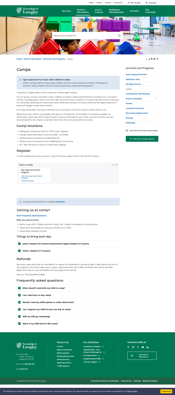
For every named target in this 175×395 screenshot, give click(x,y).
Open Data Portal (64, 363)
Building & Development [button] (116, 11)
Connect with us (136, 342)
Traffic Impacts (63, 366)
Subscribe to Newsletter (144, 355)
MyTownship (136, 3)
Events (99, 3)
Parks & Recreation (32, 59)
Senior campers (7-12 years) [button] (36, 250)
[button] (144, 130)
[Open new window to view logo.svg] (27, 346)
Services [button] (66, 11)
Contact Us (118, 3)
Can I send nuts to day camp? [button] (37, 295)
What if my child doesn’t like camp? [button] (40, 323)
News (91, 3)
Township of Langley (91, 346)
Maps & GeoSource (64, 350)
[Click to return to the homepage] (27, 11)
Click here (60, 201)
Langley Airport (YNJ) (92, 359)
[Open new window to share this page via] (157, 59)
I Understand (165, 392)
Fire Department (90, 355)
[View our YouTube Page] (143, 347)
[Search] (119, 35)
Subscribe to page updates (143, 139)
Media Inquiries (63, 353)
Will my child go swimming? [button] (36, 316)
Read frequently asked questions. (32, 215)
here (43, 274)
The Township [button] (150, 11)
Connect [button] (134, 11)
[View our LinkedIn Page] (148, 347)
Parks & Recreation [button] (83, 11)
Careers (108, 3)
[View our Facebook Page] (128, 347)
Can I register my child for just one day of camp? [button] (47, 309)
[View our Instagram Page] (133, 347)
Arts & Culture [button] (99, 11)
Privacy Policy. (132, 391)
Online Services (63, 359)
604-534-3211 (30, 364)
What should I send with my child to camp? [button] (44, 288)
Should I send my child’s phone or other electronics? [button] (48, 302)
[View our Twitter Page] (138, 347)
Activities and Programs (54, 59)
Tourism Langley (90, 362)
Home (19, 59)
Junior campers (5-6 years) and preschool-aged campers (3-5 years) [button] (56, 243)
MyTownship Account (65, 356)
